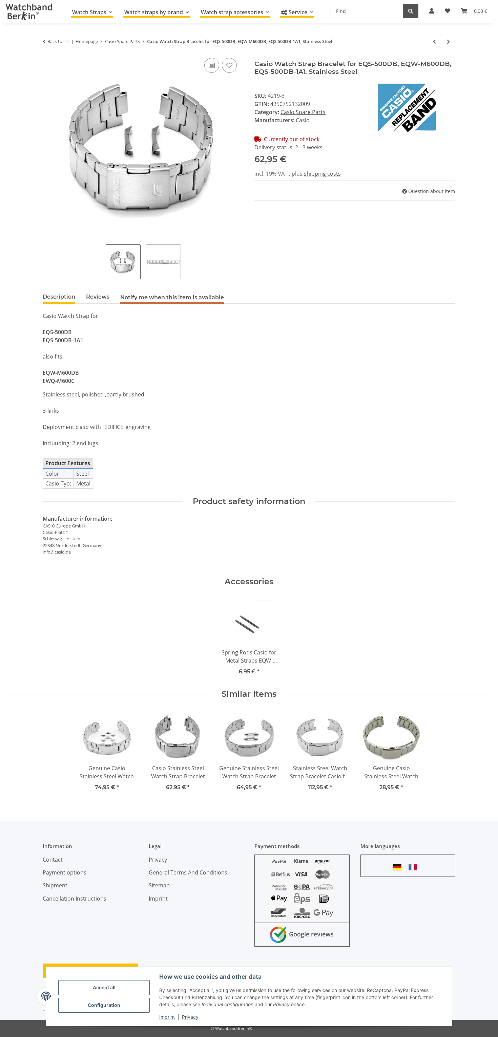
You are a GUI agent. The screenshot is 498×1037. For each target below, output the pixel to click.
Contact (53, 859)
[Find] (410, 11)
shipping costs (322, 173)
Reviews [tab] (97, 297)
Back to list (58, 41)
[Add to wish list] (229, 65)
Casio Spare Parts (303, 112)
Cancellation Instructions (74, 898)
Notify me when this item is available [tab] (172, 297)
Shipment (55, 885)
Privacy (190, 1017)
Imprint (167, 1017)
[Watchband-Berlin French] (415, 867)
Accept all (104, 987)
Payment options (64, 872)
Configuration (104, 1005)
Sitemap (159, 885)
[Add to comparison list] (211, 65)
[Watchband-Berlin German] (399, 867)
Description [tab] (59, 297)
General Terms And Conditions (188, 872)
